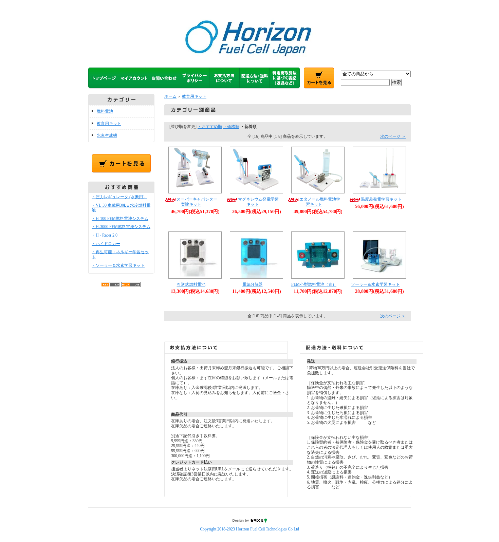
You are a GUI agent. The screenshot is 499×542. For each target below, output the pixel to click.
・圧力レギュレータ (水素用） (119, 196)
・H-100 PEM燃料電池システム (120, 218)
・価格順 (231, 126)
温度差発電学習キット (381, 199)
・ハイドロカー (106, 243)
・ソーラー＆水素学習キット (118, 265)
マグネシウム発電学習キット (258, 202)
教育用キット (109, 123)
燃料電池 (105, 111)
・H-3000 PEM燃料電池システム (121, 226)
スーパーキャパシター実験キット (197, 202)
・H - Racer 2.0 (104, 235)
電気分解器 (252, 284)
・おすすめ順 (210, 126)
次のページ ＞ (393, 136)
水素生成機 (107, 135)
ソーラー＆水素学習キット (375, 284)
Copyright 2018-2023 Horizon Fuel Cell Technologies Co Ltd (249, 529)
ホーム (170, 96)
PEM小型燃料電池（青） (313, 284)
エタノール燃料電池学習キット (319, 202)
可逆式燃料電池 (191, 284)
